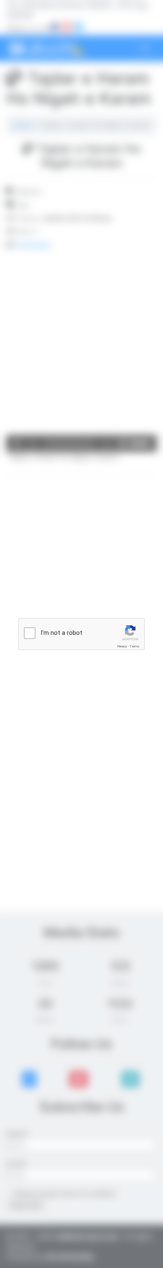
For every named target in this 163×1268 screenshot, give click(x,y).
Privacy (122, 646)
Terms (135, 646)
